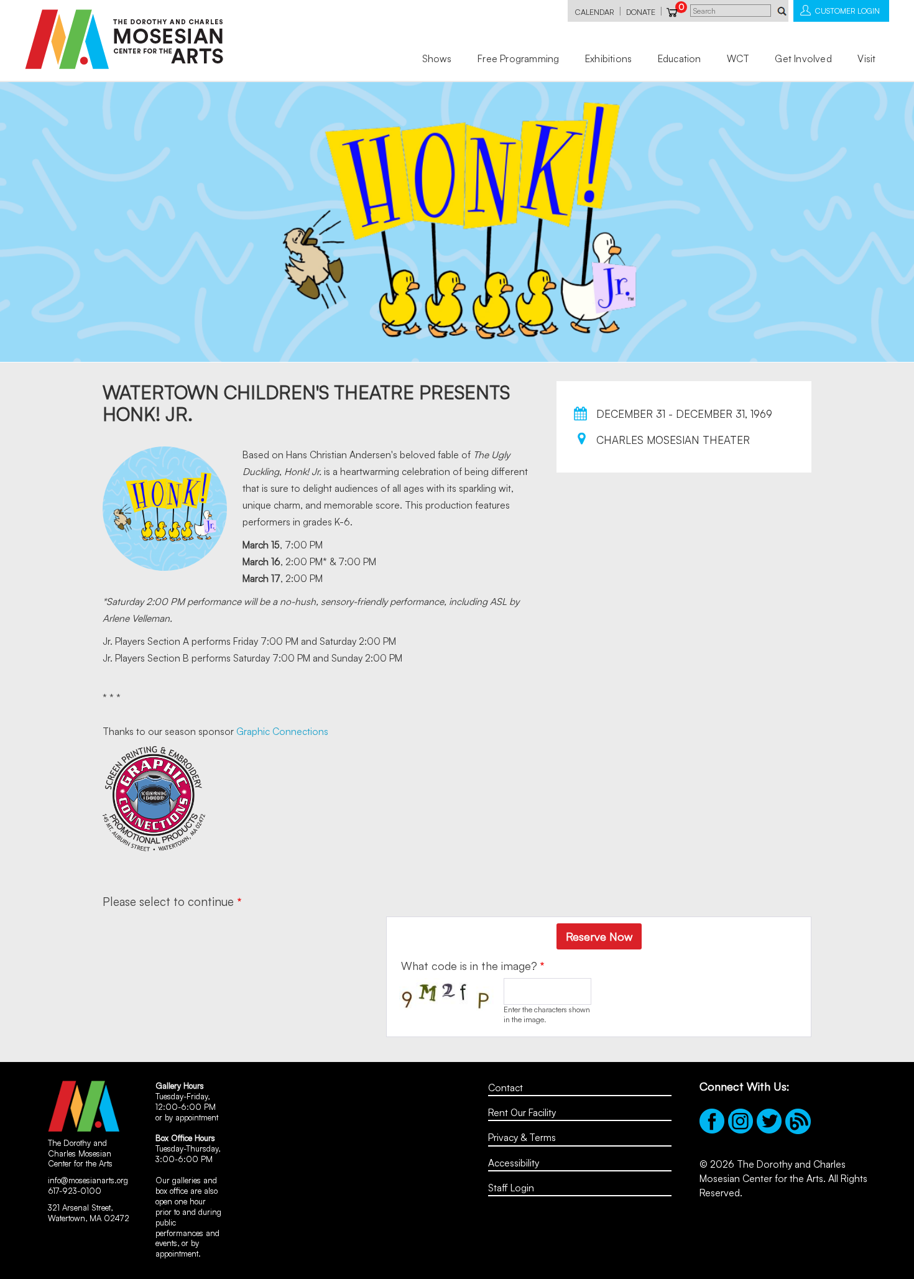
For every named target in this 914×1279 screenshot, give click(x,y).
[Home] (124, 39)
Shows (437, 58)
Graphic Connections (282, 731)
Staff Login (511, 1187)
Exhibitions (608, 58)
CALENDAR (594, 12)
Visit (866, 58)
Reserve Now (599, 936)
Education (679, 58)
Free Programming (518, 58)
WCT (738, 58)
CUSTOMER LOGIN (847, 11)
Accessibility (513, 1163)
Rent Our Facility (522, 1112)
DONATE (640, 12)
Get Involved (803, 58)
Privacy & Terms (522, 1137)
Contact (505, 1087)
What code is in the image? (469, 965)
